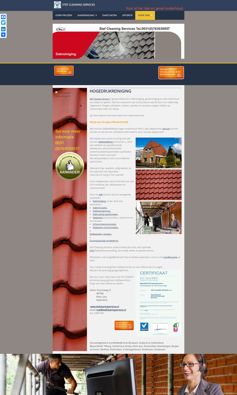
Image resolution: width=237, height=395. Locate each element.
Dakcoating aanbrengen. (105, 214)
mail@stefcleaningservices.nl (111, 309)
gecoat (166, 128)
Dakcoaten (109, 15)
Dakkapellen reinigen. (101, 234)
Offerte (127, 15)
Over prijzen (63, 15)
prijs (92, 250)
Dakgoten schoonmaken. (106, 227)
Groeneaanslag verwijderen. (104, 240)
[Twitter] (3, 22)
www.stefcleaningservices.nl (104, 306)
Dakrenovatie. (100, 207)
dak (101, 194)
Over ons (144, 15)
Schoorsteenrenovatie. (104, 224)
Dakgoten (98, 217)
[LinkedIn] (3, 29)
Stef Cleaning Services (99, 99)
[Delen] (3, 34)
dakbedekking (105, 141)
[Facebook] (3, 17)
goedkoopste (171, 257)
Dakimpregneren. (102, 211)
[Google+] (3, 25)
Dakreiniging (99, 201)
